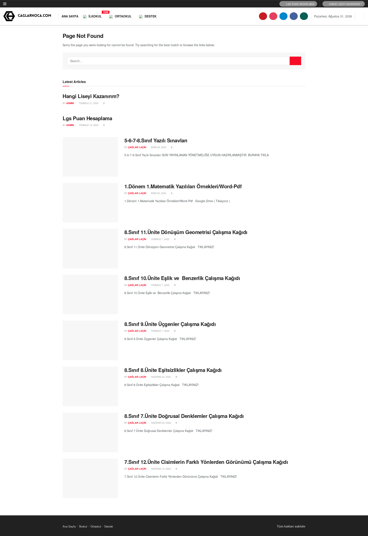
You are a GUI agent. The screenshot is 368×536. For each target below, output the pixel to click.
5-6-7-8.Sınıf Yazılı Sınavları (155, 140)
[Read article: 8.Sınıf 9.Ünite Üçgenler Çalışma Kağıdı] (90, 340)
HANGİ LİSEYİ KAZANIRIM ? (345, 4)
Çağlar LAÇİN (137, 147)
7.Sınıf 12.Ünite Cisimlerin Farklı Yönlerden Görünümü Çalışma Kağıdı (206, 461)
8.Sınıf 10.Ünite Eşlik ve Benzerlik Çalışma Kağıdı (182, 278)
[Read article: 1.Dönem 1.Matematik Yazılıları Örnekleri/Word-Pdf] (90, 203)
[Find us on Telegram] (283, 16)
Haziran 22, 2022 (160, 376)
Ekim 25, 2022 (158, 193)
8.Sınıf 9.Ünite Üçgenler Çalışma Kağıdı (170, 323)
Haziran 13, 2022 (160, 468)
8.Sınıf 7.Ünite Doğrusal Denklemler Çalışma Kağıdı (184, 415)
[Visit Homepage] (27, 16)
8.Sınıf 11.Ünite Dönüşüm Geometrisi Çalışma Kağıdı (185, 232)
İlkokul (97, 15)
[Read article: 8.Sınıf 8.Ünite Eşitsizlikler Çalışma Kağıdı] (90, 386)
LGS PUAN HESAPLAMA (299, 4)
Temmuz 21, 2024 (88, 103)
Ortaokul (123, 16)
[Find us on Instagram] (273, 16)
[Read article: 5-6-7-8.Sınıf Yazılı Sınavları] (90, 157)
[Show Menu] (4, 4)
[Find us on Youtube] (263, 16)
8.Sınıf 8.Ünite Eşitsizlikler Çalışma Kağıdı (173, 369)
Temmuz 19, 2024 (88, 125)
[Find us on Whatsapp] (304, 16)
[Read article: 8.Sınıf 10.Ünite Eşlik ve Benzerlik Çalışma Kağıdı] (90, 294)
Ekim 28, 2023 (158, 147)
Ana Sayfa (70, 16)
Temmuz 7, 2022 (159, 239)
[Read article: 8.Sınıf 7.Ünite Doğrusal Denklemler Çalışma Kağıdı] (90, 432)
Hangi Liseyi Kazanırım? (91, 96)
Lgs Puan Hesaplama (87, 118)
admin (70, 103)
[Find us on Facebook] (294, 16)
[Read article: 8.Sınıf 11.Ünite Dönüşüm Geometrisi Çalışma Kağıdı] (90, 248)
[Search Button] (360, 16)
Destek (151, 16)
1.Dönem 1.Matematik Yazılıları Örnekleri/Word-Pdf (183, 186)
